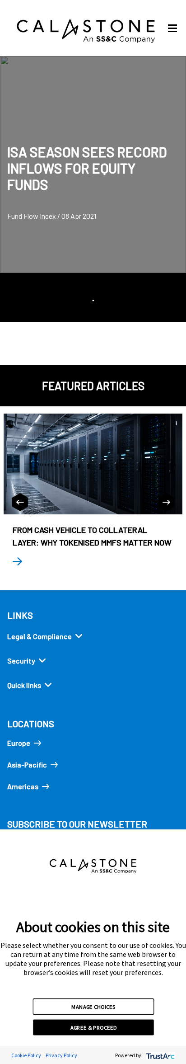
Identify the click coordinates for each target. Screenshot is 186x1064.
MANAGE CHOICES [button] (93, 1006)
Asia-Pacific (27, 764)
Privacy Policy (61, 1055)
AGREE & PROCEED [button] (93, 1027)
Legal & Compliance (39, 636)
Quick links (24, 685)
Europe (18, 743)
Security (21, 660)
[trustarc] (160, 1055)
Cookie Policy (26, 1055)
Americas (22, 786)
